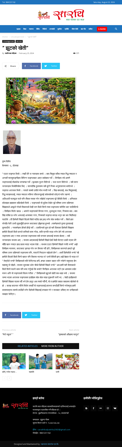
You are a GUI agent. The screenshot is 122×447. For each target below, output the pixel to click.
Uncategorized (17, 36)
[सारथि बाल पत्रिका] (61, 15)
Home (5, 36)
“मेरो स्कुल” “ (7, 334)
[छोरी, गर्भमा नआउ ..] (14, 361)
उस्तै (57, 372)
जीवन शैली (75, 29)
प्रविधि (67, 29)
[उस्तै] (67, 361)
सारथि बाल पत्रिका (10, 53)
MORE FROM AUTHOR (52, 346)
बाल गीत (83, 29)
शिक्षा (24, 29)
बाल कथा (19, 41)
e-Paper (102, 29)
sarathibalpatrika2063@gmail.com (54, 429)
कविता (90, 29)
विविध (38, 29)
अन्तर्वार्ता (52, 29)
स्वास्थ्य (31, 29)
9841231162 (10, 2)
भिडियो (45, 29)
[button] (116, 29)
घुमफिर (60, 29)
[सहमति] (40, 361)
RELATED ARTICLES (28, 346)
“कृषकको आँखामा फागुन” (68, 334)
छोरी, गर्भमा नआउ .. (9, 372)
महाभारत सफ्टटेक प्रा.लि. (50, 444)
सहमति (31, 372)
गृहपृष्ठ (18, 29)
